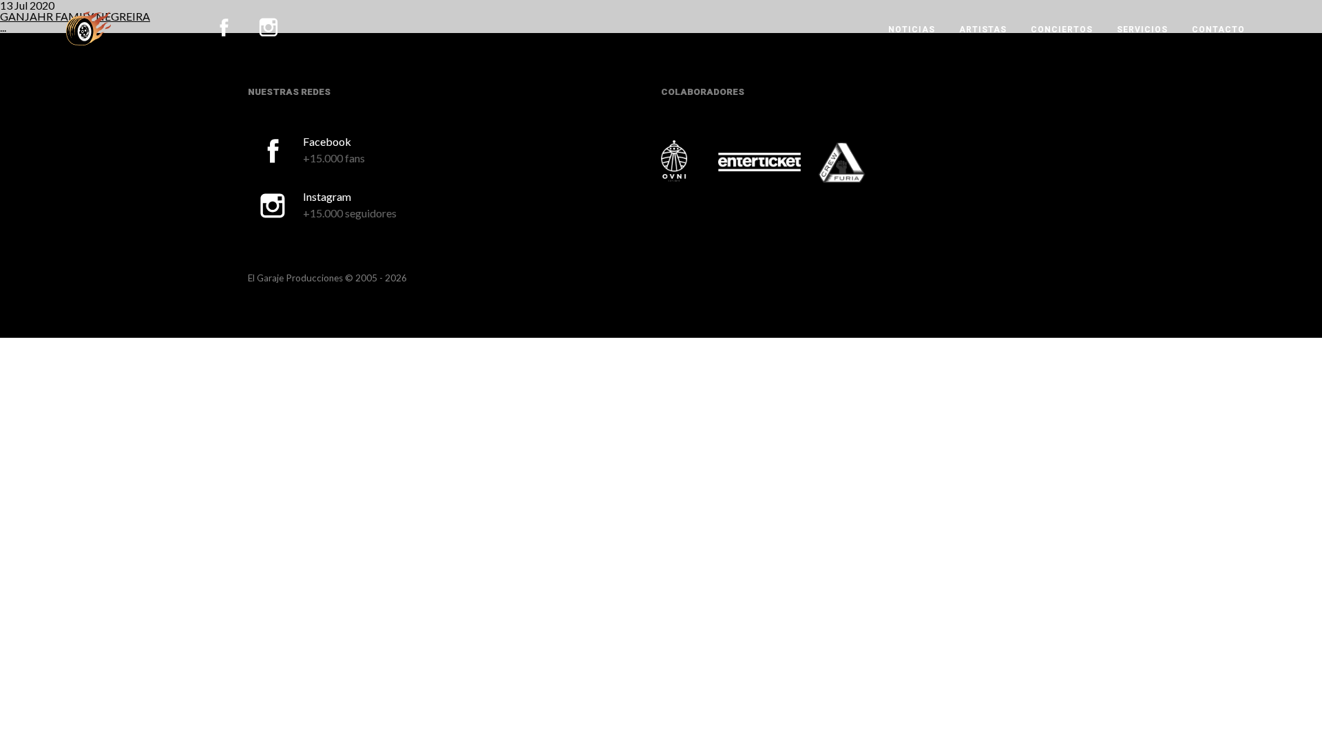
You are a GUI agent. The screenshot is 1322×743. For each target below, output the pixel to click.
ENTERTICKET (759, 162)
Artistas (983, 29)
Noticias (911, 29)
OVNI (688, 161)
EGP (88, 28)
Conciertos (1062, 29)
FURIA (860, 163)
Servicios (1142, 29)
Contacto (1218, 29)
